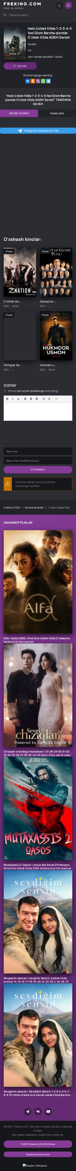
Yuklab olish (57, 113)
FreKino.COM (12, 507)
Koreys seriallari (44, 56)
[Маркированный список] (43, 399)
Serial (58, 56)
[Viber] (38, 81)
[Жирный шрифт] (7, 399)
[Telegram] (48, 81)
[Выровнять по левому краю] (25, 399)
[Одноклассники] (33, 81)
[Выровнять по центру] (31, 399)
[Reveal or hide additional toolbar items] (56, 399)
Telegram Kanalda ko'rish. (41, 131)
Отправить (38, 469)
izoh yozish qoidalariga (31, 391)
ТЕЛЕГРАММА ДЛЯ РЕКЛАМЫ (38, 1144)
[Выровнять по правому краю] (36, 399)
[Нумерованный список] (49, 399)
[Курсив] (12, 399)
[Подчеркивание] (18, 399)
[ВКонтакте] (27, 81)
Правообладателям (38, 1154)
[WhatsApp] (43, 81)
